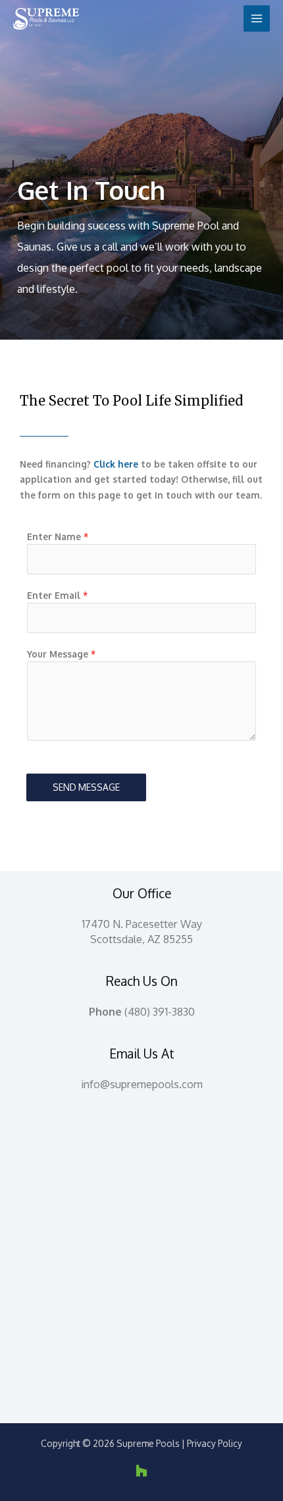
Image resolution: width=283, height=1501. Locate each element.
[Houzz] (141, 1470)
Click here (115, 464)
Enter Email (57, 595)
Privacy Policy (214, 1443)
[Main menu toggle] (257, 18)
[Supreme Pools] (46, 19)
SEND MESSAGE (86, 787)
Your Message (61, 653)
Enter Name (57, 536)
